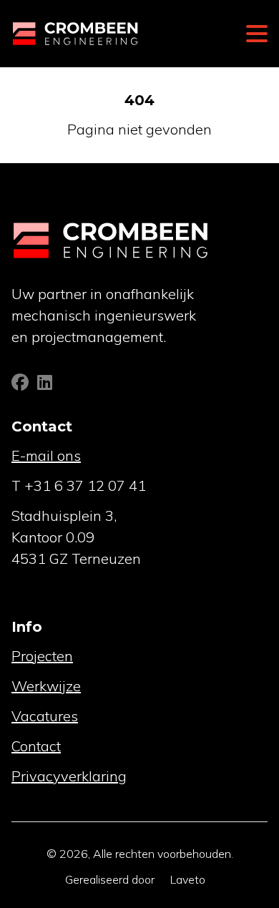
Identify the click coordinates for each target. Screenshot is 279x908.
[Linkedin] (44, 384)
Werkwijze (46, 686)
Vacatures (44, 716)
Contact (36, 746)
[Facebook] (21, 384)
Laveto (187, 879)
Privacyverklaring (69, 776)
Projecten (42, 656)
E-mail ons (46, 455)
